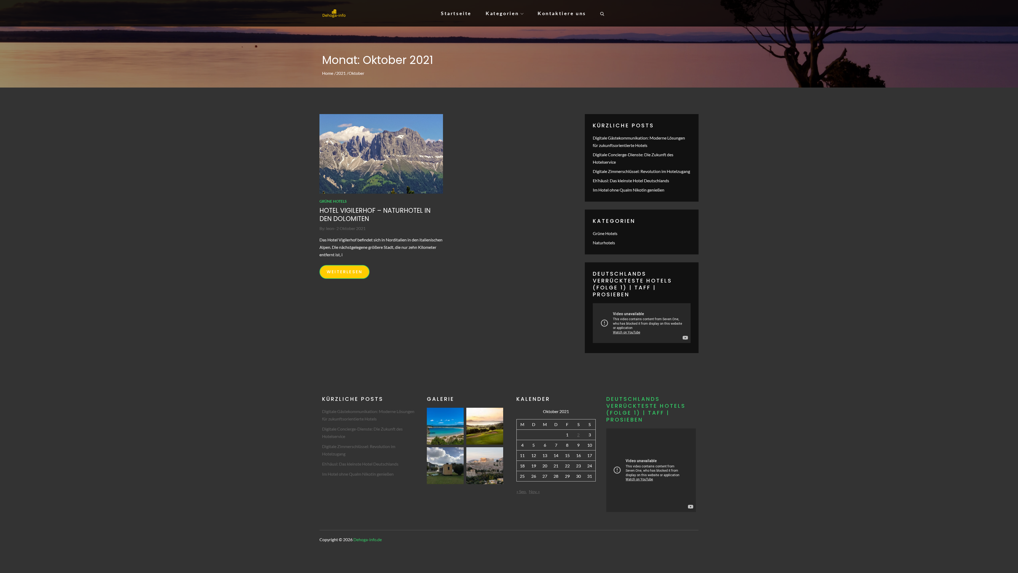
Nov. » (534, 491)
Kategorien (502, 13)
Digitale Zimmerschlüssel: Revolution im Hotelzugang (641, 171)
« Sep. (521, 491)
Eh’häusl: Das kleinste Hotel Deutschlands (631, 180)
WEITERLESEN (344, 272)
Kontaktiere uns (562, 13)
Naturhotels (604, 242)
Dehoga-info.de (367, 539)
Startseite (456, 13)
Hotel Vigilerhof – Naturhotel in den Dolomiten (375, 214)
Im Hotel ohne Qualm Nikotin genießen (628, 189)
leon (330, 228)
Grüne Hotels (333, 201)
